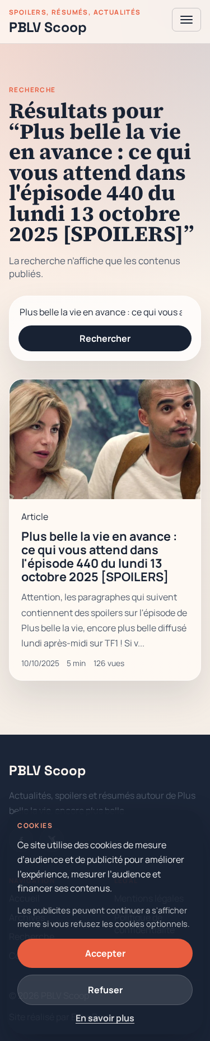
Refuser (105, 990)
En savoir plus (105, 1018)
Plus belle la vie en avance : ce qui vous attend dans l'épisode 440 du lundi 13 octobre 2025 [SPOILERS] (99, 556)
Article (34, 516)
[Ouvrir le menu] (186, 19)
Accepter (105, 953)
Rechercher (105, 338)
